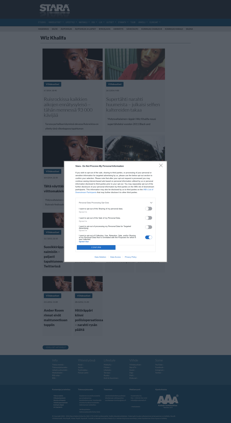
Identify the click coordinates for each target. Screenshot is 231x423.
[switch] (148, 208)
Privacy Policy (130, 257)
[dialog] (115, 211)
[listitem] (115, 202)
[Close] (161, 166)
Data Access (115, 257)
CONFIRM (96, 247)
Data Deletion (100, 257)
